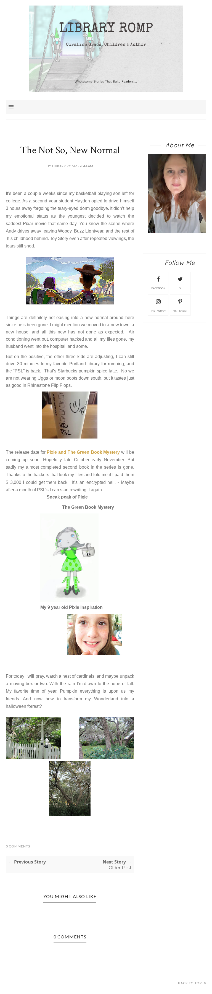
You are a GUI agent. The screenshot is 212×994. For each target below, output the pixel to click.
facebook (158, 288)
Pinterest (180, 310)
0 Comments (18, 846)
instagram (158, 310)
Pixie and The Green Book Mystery (83, 452)
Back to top (190, 983)
